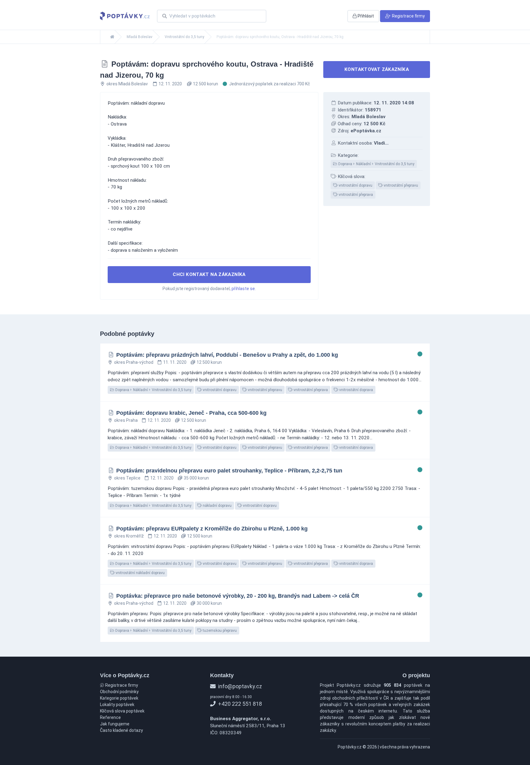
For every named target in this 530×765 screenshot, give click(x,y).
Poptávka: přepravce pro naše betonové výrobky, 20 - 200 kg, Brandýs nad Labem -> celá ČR (237, 596)
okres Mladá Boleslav (127, 83)
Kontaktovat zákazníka (376, 69)
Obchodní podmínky (119, 691)
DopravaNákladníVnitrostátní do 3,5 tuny (375, 164)
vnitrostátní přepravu (400, 185)
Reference (110, 717)
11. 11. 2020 (174, 362)
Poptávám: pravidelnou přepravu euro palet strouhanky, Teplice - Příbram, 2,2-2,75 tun (229, 471)
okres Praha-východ (133, 362)
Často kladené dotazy (121, 730)
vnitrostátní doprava (355, 390)
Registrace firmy (121, 685)
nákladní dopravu (217, 505)
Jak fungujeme (114, 723)
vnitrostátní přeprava (355, 194)
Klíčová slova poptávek (122, 711)
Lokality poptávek (117, 704)
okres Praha (126, 420)
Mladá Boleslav (139, 37)
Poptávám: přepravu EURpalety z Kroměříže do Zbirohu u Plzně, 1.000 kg (212, 529)
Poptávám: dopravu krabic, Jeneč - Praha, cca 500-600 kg (191, 413)
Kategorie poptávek (119, 698)
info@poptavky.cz (239, 686)
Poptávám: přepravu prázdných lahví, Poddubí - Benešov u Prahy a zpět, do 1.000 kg (227, 355)
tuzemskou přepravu (219, 630)
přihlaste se (243, 288)
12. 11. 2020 (170, 83)
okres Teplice (127, 478)
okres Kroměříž (129, 536)
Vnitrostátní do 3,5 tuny (184, 37)
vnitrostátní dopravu (355, 185)
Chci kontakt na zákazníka (209, 274)
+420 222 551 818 (239, 704)
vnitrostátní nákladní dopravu (140, 573)
